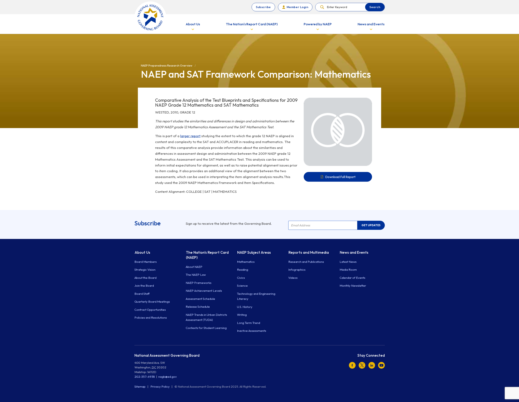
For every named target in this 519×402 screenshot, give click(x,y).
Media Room (348, 270)
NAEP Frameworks (198, 283)
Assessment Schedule (200, 299)
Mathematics (246, 262)
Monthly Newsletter (353, 285)
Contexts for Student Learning (206, 328)
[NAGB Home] (150, 17)
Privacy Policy (160, 386)
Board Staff (142, 294)
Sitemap (140, 386)
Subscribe (263, 7)
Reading (242, 270)
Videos (293, 278)
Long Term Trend (248, 323)
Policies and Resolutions (150, 317)
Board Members (145, 262)
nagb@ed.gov (167, 377)
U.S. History (244, 307)
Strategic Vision (144, 270)
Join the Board (144, 285)
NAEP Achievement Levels (204, 291)
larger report (190, 136)
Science (242, 285)
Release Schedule (198, 307)
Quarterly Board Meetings (152, 301)
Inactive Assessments (251, 331)
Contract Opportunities (150, 310)
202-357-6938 (144, 377)
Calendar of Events (352, 278)
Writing (242, 315)
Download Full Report (340, 177)
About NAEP (194, 267)
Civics (241, 278)
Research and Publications (306, 262)
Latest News (348, 262)
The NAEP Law (196, 275)
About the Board (145, 278)
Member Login (297, 7)
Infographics (297, 270)
